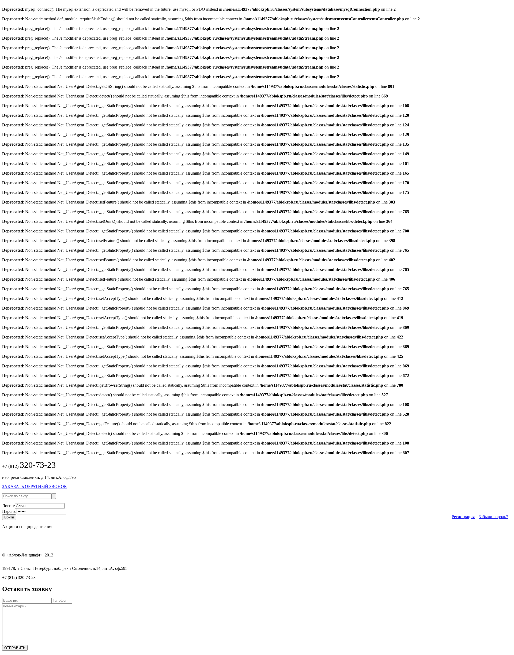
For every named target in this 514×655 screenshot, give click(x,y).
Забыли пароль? (493, 516)
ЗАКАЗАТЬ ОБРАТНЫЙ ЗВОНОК (34, 486)
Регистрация (463, 516)
